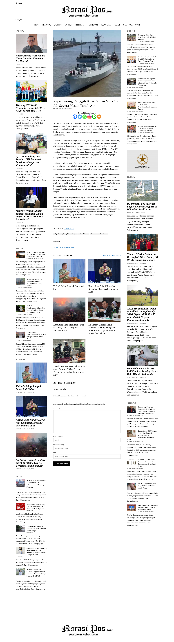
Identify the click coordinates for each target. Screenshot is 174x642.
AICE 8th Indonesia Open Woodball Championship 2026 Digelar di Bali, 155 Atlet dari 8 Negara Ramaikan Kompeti (141, 314)
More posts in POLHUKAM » (112, 255)
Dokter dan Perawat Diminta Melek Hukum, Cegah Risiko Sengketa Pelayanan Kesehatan (146, 410)
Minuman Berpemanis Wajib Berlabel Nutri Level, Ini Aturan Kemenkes (148, 507)
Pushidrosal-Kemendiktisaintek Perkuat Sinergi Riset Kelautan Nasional (37, 335)
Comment (56, 409)
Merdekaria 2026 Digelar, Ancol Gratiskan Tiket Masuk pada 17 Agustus (36, 506)
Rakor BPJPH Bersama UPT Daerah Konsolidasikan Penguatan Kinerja (147, 106)
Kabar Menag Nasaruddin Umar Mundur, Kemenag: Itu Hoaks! (30, 58)
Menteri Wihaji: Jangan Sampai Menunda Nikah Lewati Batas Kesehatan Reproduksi (29, 215)
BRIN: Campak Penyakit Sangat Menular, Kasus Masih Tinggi (147, 486)
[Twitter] (80, 116)
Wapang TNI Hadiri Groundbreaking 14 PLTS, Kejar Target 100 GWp (30, 108)
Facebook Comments (79, 396)
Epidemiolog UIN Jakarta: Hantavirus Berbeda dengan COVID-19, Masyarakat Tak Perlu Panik (142, 435)
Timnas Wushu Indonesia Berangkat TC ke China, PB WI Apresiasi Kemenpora (142, 257)
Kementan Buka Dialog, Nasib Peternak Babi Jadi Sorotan (147, 37)
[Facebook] (75, 116)
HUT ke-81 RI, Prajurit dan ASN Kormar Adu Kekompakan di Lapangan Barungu (36, 483)
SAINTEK (68, 25)
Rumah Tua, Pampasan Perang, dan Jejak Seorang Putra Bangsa (36, 528)
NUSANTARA (105, 25)
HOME (37, 25)
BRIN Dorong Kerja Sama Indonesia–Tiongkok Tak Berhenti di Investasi (36, 254)
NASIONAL (46, 25)
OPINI (137, 25)
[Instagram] (89, 116)
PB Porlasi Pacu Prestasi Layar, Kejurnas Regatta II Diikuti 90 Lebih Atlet (142, 206)
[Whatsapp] (84, 116)
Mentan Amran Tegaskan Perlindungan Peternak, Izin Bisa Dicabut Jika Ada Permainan (147, 82)
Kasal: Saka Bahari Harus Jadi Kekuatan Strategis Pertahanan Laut (30, 422)
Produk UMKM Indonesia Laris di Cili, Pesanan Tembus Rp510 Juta (147, 128)
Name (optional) (58, 436)
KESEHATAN (80, 25)
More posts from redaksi (63, 247)
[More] (99, 116)
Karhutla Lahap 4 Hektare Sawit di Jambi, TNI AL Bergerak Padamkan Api (30, 462)
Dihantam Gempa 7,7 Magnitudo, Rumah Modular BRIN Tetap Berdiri (34, 282)
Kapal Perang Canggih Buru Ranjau (65, 234)
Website (55, 453)
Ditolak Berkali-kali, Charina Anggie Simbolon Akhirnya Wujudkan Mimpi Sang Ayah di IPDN (36, 572)
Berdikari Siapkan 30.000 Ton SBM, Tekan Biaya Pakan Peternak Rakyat (147, 59)
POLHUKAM (93, 25)
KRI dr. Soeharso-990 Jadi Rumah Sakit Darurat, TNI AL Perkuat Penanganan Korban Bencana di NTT (69, 370)
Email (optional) (58, 445)
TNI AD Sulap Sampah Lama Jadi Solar (29, 388)
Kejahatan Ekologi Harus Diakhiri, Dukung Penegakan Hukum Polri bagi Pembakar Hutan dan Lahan (102, 329)
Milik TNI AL (83, 234)
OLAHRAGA (127, 25)
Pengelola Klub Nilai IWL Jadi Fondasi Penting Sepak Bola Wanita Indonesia (142, 371)
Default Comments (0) (61, 396)
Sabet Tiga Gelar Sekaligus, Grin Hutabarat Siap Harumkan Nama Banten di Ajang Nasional (37, 551)
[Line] (94, 116)
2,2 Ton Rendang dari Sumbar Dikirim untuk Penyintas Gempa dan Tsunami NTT (28, 160)
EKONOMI (58, 25)
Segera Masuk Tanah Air (98, 234)
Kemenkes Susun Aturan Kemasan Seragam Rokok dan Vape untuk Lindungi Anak (147, 463)
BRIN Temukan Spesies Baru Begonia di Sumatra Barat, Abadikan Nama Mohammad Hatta (36, 309)
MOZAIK (117, 25)
